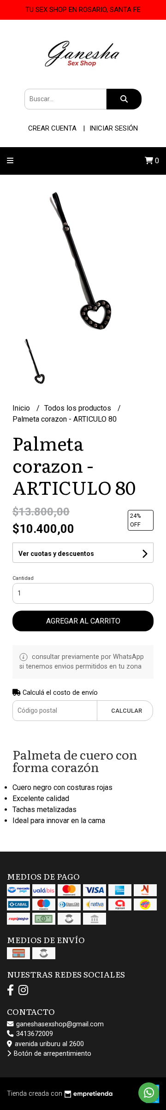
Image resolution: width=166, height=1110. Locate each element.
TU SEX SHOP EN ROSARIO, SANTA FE (83, 10)
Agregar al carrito (83, 621)
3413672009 (33, 1034)
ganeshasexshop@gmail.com (59, 1024)
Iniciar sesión (113, 128)
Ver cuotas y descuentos (56, 553)
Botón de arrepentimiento (51, 1054)
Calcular (126, 710)
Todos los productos (78, 408)
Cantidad (23, 578)
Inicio (22, 408)
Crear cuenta (52, 128)
